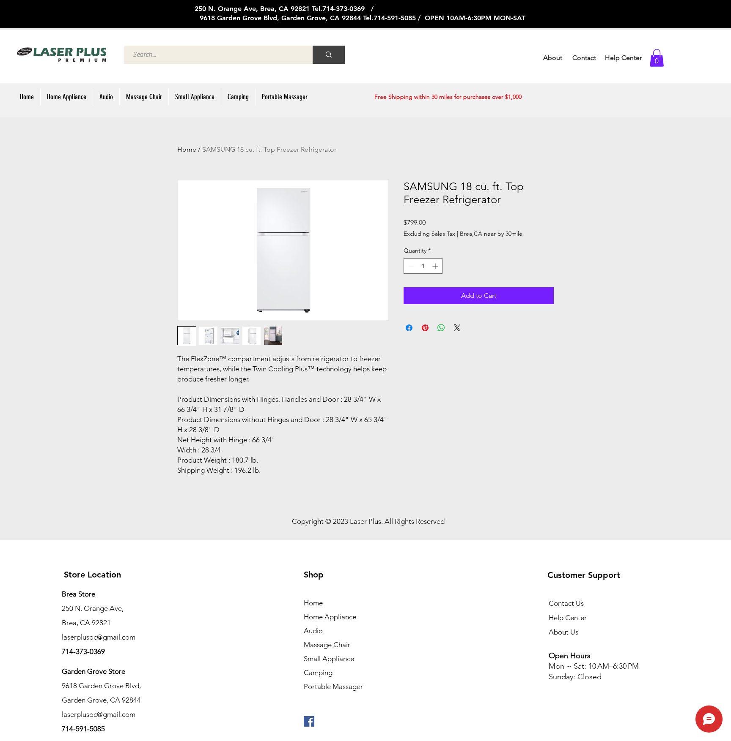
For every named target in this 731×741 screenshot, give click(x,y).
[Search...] (329, 55)
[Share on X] (457, 328)
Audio (313, 631)
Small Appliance (329, 658)
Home (186, 149)
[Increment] (436, 266)
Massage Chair (327, 644)
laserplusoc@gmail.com (98, 714)
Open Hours (571, 655)
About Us (563, 632)
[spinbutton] (423, 266)
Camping (318, 672)
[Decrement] (410, 266)
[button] (656, 58)
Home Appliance (330, 617)
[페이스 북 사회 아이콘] (309, 721)
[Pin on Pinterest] (425, 328)
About (552, 58)
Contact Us (566, 603)
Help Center (568, 617)
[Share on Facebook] (409, 328)
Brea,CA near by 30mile (491, 233)
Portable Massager (333, 686)
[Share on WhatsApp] (441, 328)
